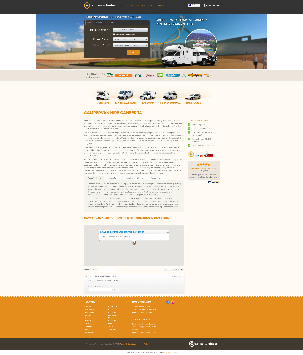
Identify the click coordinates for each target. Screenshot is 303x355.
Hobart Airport (113, 312)
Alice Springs (89, 312)
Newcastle (112, 321)
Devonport (89, 332)
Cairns (87, 323)
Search (133, 52)
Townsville (112, 329)
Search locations (90, 270)
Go (115, 289)
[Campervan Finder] (99, 6)
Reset (144, 52)
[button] (134, 243)
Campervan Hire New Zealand (143, 324)
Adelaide (88, 306)
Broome (88, 318)
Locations (127, 5)
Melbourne (112, 318)
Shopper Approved (172, 352)
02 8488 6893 (212, 5)
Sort (168, 269)
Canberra (88, 326)
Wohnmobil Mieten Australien (143, 312)
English (193, 5)
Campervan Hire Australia (141, 306)
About (149, 5)
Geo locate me (118, 289)
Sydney (111, 326)
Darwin (87, 329)
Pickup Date (101, 39)
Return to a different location (126, 34)
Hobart (111, 309)
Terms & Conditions (128, 344)
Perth (110, 323)
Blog (140, 5)
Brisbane (88, 315)
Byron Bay (88, 321)
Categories (179, 269)
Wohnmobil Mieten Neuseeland (144, 332)
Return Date (101, 45)
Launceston (112, 315)
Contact (161, 5)
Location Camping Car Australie (144, 309)
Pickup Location (99, 29)
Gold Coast (112, 306)
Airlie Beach (89, 309)
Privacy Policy (143, 344)
